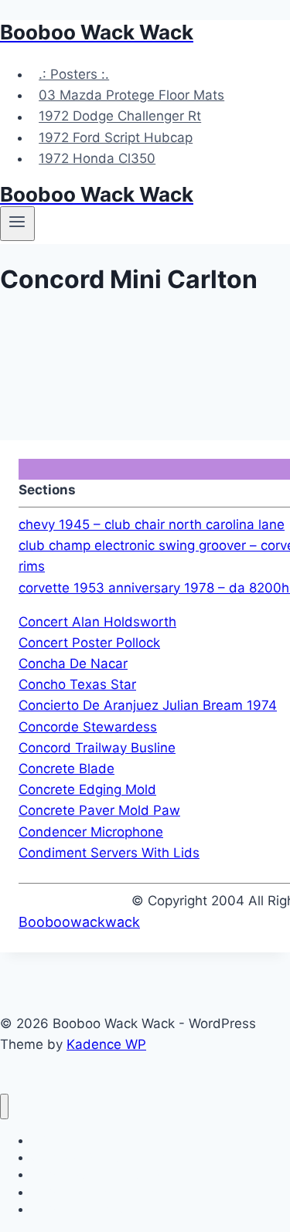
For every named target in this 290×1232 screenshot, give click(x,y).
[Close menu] (4, 1106)
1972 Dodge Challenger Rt (120, 116)
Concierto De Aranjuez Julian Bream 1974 (148, 705)
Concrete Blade (66, 768)
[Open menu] (17, 223)
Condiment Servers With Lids (109, 852)
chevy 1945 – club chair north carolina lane (152, 524)
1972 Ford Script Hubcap (116, 137)
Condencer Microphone (91, 832)
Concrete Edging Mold (87, 789)
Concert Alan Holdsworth (97, 622)
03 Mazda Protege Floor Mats (131, 95)
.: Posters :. (74, 74)
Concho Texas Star (77, 684)
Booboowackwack (79, 922)
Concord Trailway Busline (97, 747)
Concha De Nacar (73, 663)
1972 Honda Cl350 (97, 158)
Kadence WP (106, 1044)
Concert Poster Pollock (89, 642)
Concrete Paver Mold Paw (99, 810)
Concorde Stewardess (88, 727)
